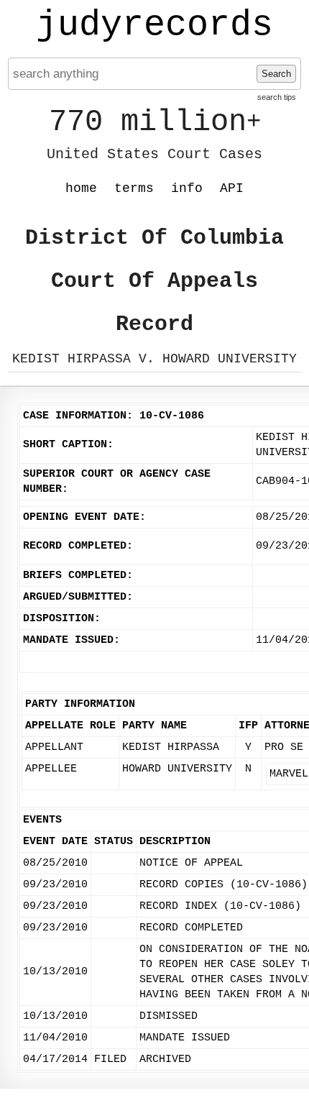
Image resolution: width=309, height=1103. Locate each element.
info (187, 188)
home (81, 188)
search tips (276, 97)
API (232, 188)
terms (134, 188)
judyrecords (154, 25)
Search (276, 73)
